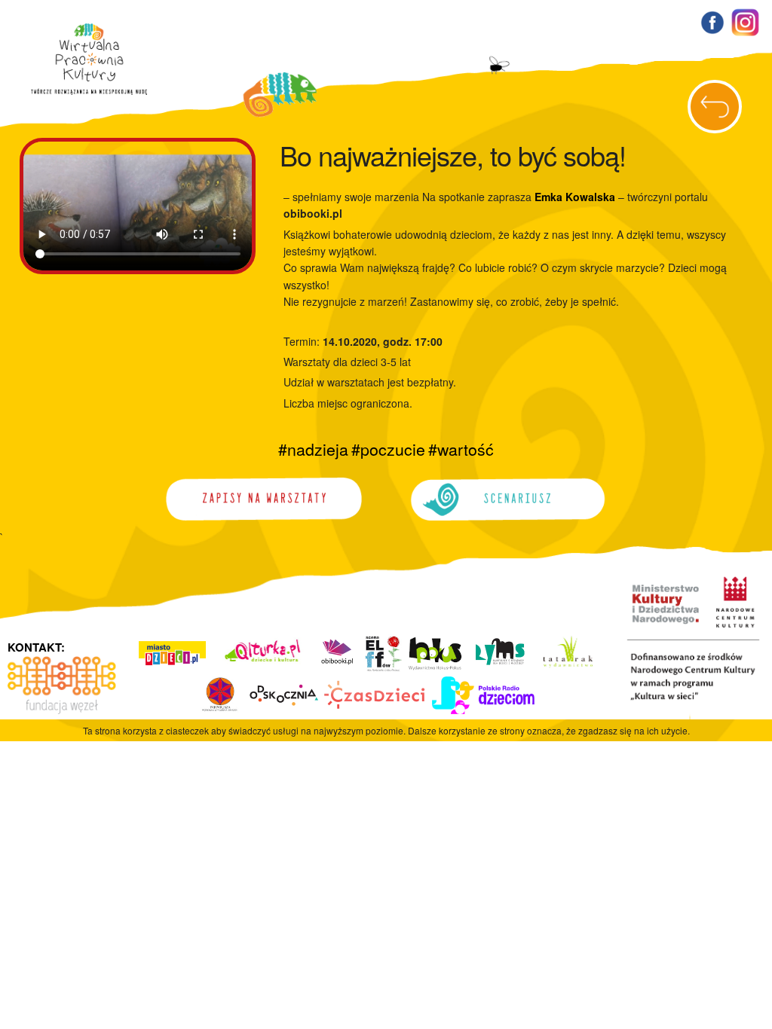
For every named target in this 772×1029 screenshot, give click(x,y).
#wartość (461, 449)
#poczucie (388, 449)
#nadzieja (313, 449)
